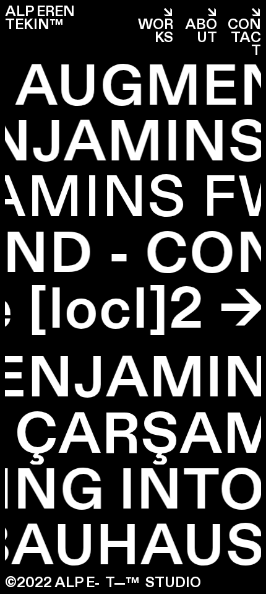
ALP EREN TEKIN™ (40, 18)
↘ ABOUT (201, 24)
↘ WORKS (155, 24)
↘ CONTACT (244, 31)
